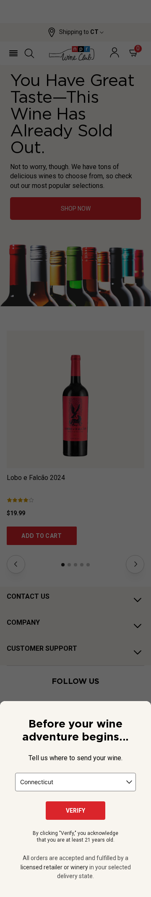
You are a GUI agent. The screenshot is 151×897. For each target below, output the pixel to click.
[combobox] (75, 782)
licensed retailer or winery (54, 867)
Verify (75, 810)
